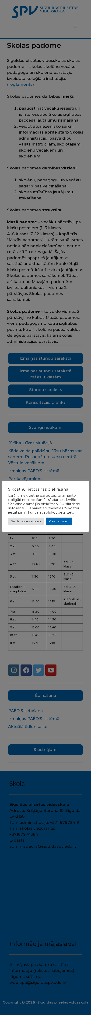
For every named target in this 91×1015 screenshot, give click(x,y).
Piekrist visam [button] (59, 521)
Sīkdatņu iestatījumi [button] (26, 521)
